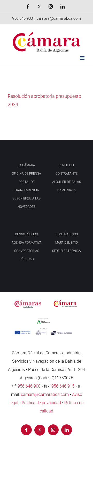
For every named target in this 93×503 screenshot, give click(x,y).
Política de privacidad (41, 402)
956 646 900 (22, 18)
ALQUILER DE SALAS (66, 182)
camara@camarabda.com (59, 18)
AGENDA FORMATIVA (27, 242)
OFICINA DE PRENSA (26, 173)
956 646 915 (62, 386)
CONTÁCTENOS (67, 234)
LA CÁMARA (26, 165)
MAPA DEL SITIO (66, 242)
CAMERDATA (66, 190)
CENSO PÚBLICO (26, 234)
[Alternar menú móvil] (82, 58)
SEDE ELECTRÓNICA (66, 251)
